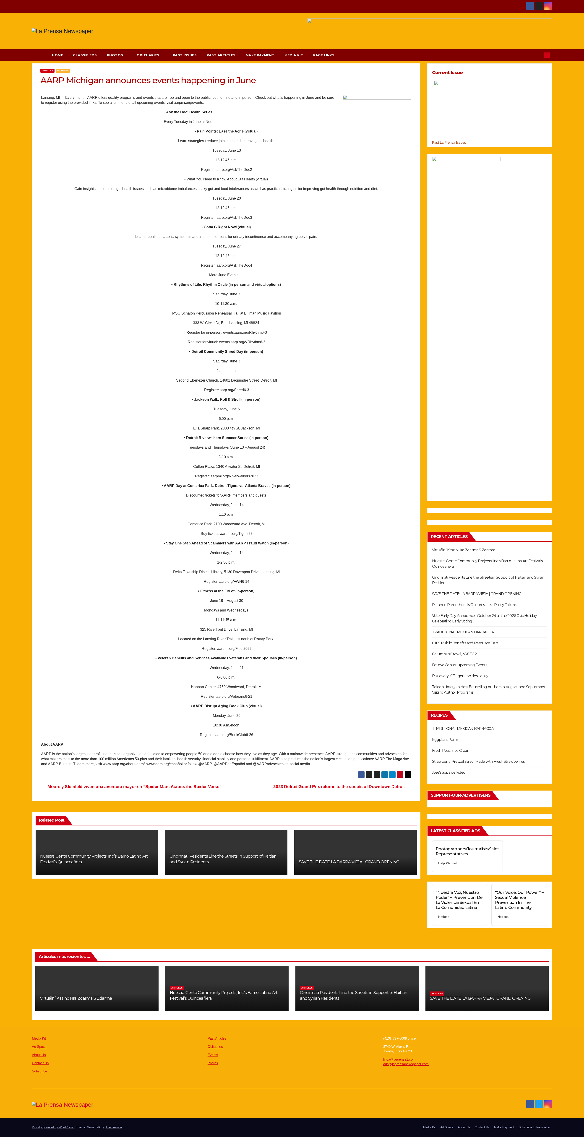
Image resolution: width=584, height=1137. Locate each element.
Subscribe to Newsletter (534, 1127)
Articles (47, 70)
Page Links (324, 55)
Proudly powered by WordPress (53, 1127)
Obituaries (148, 55)
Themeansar (114, 1127)
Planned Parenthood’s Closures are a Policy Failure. (474, 605)
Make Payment (260, 55)
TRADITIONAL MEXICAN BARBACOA (463, 632)
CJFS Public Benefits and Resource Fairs (465, 643)
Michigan (62, 70)
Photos (115, 55)
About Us (39, 1055)
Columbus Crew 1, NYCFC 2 (454, 654)
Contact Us (40, 1063)
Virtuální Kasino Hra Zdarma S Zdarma (463, 550)
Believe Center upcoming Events (459, 665)
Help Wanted (447, 863)
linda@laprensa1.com (399, 1059)
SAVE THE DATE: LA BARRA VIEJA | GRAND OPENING (349, 861)
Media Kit (293, 55)
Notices (443, 916)
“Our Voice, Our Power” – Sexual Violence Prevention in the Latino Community (519, 900)
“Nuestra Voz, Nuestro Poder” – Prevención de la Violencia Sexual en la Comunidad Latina (459, 900)
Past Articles (221, 55)
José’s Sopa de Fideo (448, 772)
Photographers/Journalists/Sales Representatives (467, 851)
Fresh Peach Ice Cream (451, 750)
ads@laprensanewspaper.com (406, 1064)
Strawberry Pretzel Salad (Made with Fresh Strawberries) (479, 761)
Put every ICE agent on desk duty (460, 676)
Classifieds (85, 55)
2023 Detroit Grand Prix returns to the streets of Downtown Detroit (339, 786)
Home (57, 55)
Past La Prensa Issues (449, 142)
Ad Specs (39, 1047)
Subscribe (39, 1071)
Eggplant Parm (445, 739)
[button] (538, 55)
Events (213, 1055)
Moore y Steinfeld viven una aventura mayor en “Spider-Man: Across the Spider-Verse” (134, 786)
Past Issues (185, 55)
